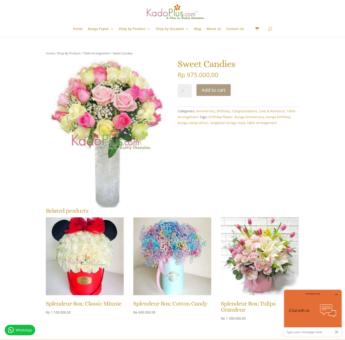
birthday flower (221, 117)
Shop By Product (68, 53)
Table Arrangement (96, 53)
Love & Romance (272, 111)
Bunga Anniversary (249, 117)
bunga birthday (278, 117)
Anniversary (205, 111)
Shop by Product (132, 29)
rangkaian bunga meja (227, 123)
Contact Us (235, 29)
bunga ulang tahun (193, 123)
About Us (213, 29)
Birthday (223, 111)
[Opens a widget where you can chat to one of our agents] (312, 313)
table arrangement (262, 123)
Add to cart (214, 90)
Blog (197, 29)
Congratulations (244, 111)
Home (78, 29)
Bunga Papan (98, 29)
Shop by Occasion (170, 29)
